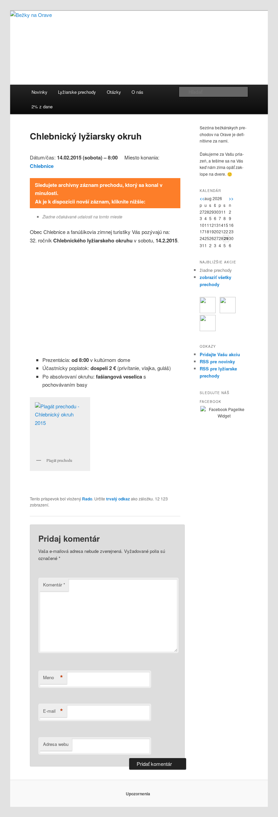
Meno (53, 677)
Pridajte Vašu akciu (220, 354)
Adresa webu (55, 744)
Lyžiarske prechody (77, 92)
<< (202, 198)
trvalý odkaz (118, 499)
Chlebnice (42, 166)
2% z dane (42, 106)
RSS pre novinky (217, 361)
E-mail (53, 711)
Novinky (39, 92)
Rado (87, 499)
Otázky (114, 92)
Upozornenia (138, 794)
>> (231, 198)
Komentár (54, 584)
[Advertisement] (105, 300)
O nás (137, 92)
